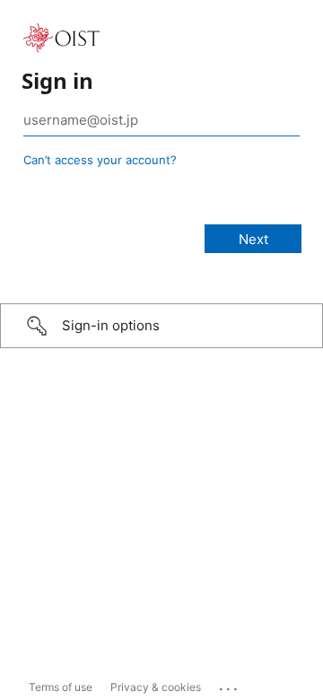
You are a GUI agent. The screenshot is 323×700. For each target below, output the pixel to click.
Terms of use (60, 687)
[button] (161, 325)
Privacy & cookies (155, 687)
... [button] (229, 685)
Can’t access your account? (100, 160)
